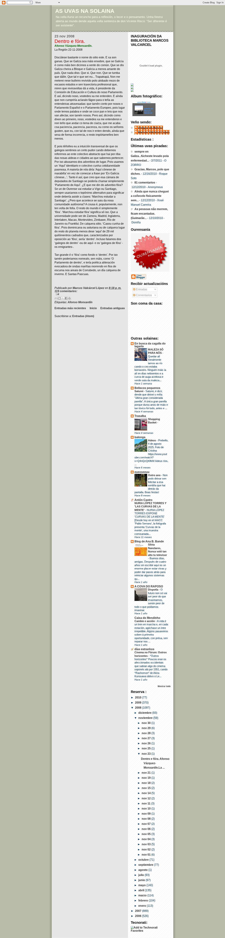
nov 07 (146, 823)
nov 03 (146, 844)
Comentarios (143, 295)
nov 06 (146, 828)
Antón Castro (143, 499)
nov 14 (146, 793)
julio (141, 874)
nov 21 (146, 772)
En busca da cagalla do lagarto (150, 345)
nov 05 (146, 834)
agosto (143, 869)
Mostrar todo (164, 686)
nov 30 (146, 722)
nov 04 (146, 839)
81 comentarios (144, 182)
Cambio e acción (145, 621)
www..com (144, 102)
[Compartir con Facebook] (66, 298)
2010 (138, 697)
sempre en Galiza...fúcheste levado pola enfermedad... (150, 156)
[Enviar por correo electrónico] (56, 298)
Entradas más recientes (70, 308)
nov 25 (146, 748)
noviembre (145, 717)
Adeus (152, 440)
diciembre (145, 712)
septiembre (146, 864)
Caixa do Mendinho (147, 617)
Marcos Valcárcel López (154, 132)
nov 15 (146, 787)
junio (142, 880)
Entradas (141, 289)
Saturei (139, 391)
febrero (143, 900)
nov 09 (146, 813)
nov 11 (146, 803)
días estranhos (144, 649)
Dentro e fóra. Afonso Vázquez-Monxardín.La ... (155, 763)
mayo (142, 885)
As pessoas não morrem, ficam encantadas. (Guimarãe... (149, 213)
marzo (142, 895)
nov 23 (146, 753)
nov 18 (146, 782)
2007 (138, 910)
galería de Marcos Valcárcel (148, 111)
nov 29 (146, 728)
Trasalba (140, 415)
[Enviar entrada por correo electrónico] (89, 294)
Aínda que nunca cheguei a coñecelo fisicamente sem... (150, 196)
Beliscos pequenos (147, 387)
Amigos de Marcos (150, 127)
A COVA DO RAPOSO (148, 586)
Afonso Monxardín (80, 302)
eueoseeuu (141, 471)
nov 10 (146, 808)
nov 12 (146, 798)
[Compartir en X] (63, 298)
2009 (138, 702)
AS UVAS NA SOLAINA (84, 11)
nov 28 (146, 733)
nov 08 (146, 818)
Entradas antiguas (112, 308)
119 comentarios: (65, 291)
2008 (138, 707)
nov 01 (146, 854)
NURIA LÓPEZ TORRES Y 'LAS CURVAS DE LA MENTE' (150, 506)
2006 (138, 915)
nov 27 (146, 738)
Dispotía (153, 589)
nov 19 (146, 777)
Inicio (93, 308)
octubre (143, 859)
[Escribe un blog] (59, 298)
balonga (139, 437)
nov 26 (146, 743)
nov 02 (146, 849)
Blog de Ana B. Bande (149, 541)
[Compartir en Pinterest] (69, 298)
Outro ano (154, 475)
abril (141, 890)
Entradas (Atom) (83, 316)
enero (142, 905)
